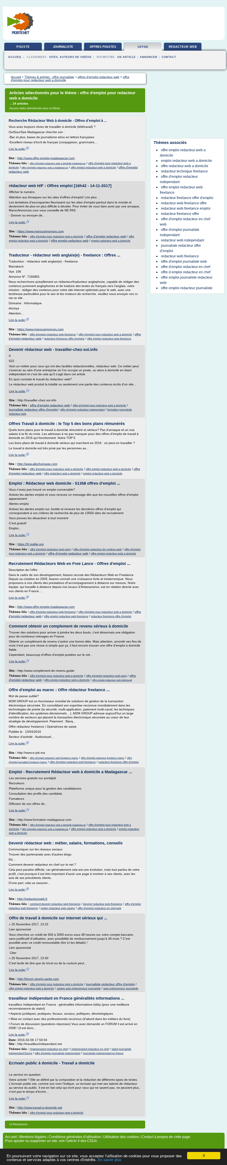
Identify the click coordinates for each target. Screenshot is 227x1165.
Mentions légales (32, 1137)
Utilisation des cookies (121, 1137)
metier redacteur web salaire (58, 908)
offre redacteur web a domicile (62, 473)
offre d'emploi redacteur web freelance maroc (54, 758)
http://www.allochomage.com (37, 464)
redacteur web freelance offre (184, 203)
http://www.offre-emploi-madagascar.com (46, 158)
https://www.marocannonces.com (41, 231)
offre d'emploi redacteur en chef (185, 267)
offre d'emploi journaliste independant (57, 1053)
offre (143, 47)
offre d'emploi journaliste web (184, 261)
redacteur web (183, 46)
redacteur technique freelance (184, 171)
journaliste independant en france (103, 1053)
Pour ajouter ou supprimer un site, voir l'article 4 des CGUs (51, 1141)
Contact (169, 57)
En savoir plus (109, 1160)
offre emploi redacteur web (69, 240)
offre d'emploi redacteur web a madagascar (45, 167)
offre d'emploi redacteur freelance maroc (102, 758)
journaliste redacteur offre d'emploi (33, 409)
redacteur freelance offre (180, 214)
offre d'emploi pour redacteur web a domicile (56, 236)
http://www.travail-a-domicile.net (40, 1107)
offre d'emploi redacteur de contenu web (97, 549)
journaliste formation (63, 48)
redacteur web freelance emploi (185, 208)
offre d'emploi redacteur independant (82, 409)
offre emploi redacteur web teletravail (112, 680)
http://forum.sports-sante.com (38, 979)
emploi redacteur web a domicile (110, 240)
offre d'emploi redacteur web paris (50, 549)
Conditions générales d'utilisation (75, 1137)
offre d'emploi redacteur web (106, 236)
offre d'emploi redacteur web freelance (53, 334)
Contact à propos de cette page (165, 1137)
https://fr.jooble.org (31, 544)
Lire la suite (17, 149)
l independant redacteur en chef (89, 1049)
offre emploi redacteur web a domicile (93, 167)
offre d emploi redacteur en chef (185, 272)
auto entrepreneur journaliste (120, 988)
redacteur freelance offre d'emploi (64, 338)
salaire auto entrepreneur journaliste (79, 988)
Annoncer (148, 57)
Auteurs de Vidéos (76, 57)
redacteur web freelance (180, 256)
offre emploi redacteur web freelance (109, 338)
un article (126, 57)
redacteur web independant (182, 240)
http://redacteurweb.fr (32, 899)
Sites (53, 57)
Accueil (15, 57)
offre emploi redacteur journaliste (186, 288)
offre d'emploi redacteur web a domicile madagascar (58, 163)
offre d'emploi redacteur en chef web (99, 908)
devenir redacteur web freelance (102, 904)
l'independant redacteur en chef (49, 1049)
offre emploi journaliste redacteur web (186, 280)
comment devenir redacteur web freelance (55, 904)
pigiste (23, 46)
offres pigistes (103, 46)
